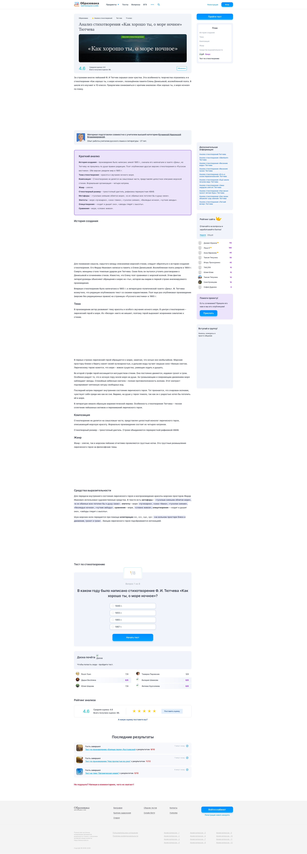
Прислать (208, 313)
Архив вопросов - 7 (198, 839)
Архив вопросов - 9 (224, 833)
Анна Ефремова (210, 253)
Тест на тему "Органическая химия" (102, 773)
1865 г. (118, 620)
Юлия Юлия (208, 272)
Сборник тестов (150, 808)
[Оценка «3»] (144, 711)
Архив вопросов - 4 (172, 843)
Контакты (173, 808)
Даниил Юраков (210, 243)
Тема (201, 37)
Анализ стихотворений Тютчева (212, 154)
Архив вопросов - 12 (224, 843)
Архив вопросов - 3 (172, 839)
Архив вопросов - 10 (224, 836)
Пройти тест (215, 16)
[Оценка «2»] (139, 711)
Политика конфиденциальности (125, 836)
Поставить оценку (172, 711)
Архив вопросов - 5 (198, 833)
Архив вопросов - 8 (198, 843)
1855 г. (118, 613)
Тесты (125, 4)
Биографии (117, 808)
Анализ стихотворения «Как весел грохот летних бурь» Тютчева (213, 192)
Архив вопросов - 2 (172, 836)
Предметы (111, 4)
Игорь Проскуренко (212, 262)
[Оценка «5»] (154, 711)
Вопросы (135, 4)
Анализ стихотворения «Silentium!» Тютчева (213, 159)
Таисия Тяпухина (211, 257)
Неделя (203, 235)
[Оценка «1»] (134, 711)
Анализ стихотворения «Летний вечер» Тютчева (212, 203)
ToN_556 (207, 267)
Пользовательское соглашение (125, 833)
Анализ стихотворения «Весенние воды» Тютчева (213, 164)
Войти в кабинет (217, 809)
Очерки (116, 818)
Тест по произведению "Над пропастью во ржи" (108, 761)
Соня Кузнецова (210, 282)
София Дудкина (210, 287)
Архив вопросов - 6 (198, 836)
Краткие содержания (122, 813)
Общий (210, 235)
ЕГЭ (145, 4)
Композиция (204, 41)
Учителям (173, 813)
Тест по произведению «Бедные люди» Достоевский (110, 749)
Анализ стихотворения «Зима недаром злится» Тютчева (211, 186)
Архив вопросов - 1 (171, 833)
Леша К (207, 248)
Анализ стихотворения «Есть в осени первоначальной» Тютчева (213, 175)
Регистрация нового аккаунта (217, 815)
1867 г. (118, 626)
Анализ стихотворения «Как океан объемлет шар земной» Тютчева (213, 197)
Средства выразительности (211, 50)
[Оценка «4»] (149, 711)
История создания (207, 33)
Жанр (201, 46)
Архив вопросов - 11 (224, 839)
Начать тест (132, 637)
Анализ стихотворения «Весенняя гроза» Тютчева (213, 170)
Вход (227, 5)
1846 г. (118, 606)
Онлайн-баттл (149, 813)
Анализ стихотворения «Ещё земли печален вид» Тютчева (214, 181)
